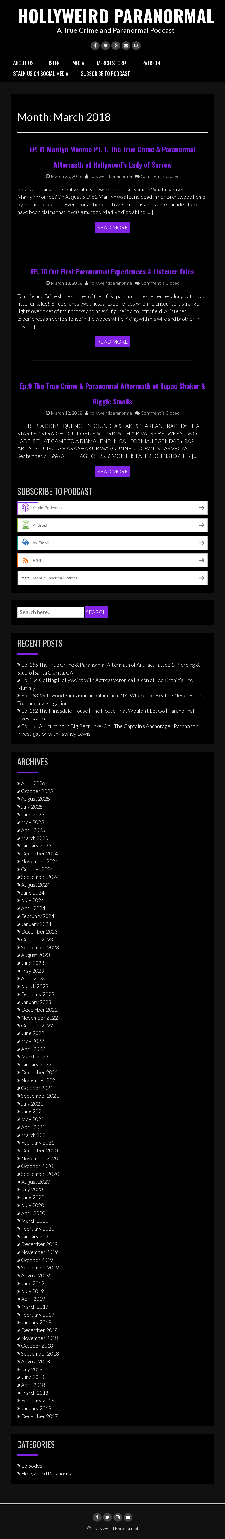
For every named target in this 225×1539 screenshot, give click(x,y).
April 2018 (33, 1385)
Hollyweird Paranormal (116, 15)
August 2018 (35, 1361)
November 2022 (39, 1017)
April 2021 (33, 1127)
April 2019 (33, 1299)
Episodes (31, 1465)
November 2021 (39, 1080)
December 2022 (39, 1009)
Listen (53, 63)
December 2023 (39, 931)
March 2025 (34, 838)
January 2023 (36, 1002)
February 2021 (37, 1142)
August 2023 (35, 955)
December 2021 (39, 1072)
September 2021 (40, 1095)
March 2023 (34, 986)
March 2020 (34, 1220)
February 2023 (37, 994)
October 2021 (37, 1088)
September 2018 (40, 1353)
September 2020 (40, 1174)
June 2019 (32, 1283)
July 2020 (32, 1189)
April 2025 (33, 830)
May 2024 (32, 900)
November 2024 (39, 861)
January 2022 (36, 1064)
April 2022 (33, 1049)
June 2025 (32, 814)
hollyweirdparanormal (110, 176)
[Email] (126, 45)
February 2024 (37, 916)
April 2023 (33, 978)
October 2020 (37, 1166)
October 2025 (37, 791)
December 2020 (39, 1150)
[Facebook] (95, 45)
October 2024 (37, 869)
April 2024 (33, 908)
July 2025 (32, 806)
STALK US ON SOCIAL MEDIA (40, 73)
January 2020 (36, 1236)
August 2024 (35, 884)
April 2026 (33, 783)
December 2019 (39, 1244)
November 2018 (39, 1338)
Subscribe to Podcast (105, 73)
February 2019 (37, 1314)
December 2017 (39, 1416)
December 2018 (39, 1330)
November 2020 (39, 1158)
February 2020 (37, 1228)
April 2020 (33, 1213)
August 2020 (35, 1181)
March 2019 (34, 1306)
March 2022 (34, 1056)
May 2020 (32, 1205)
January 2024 (36, 924)
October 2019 (37, 1260)
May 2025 (32, 822)
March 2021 (34, 1135)
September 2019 (40, 1267)
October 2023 (37, 939)
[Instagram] (115, 45)
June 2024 (32, 892)
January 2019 (36, 1322)
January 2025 (36, 845)
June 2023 (32, 963)
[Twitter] (105, 45)
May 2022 (32, 1041)
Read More (112, 227)
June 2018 (32, 1377)
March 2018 (34, 1392)
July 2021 (32, 1103)
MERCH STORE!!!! (113, 63)
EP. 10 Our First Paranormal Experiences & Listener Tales (112, 271)
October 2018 (37, 1345)
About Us (23, 63)
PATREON (151, 63)
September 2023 (40, 947)
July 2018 (32, 1369)
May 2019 (32, 1291)
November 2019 (39, 1252)
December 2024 (39, 853)
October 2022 (37, 1025)
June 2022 (32, 1033)
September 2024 (40, 877)
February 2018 (37, 1400)
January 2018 (36, 1408)
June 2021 (32, 1111)
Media (78, 63)
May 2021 (32, 1119)
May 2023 (32, 970)
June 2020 (32, 1197)
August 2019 (35, 1275)
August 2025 (35, 798)
